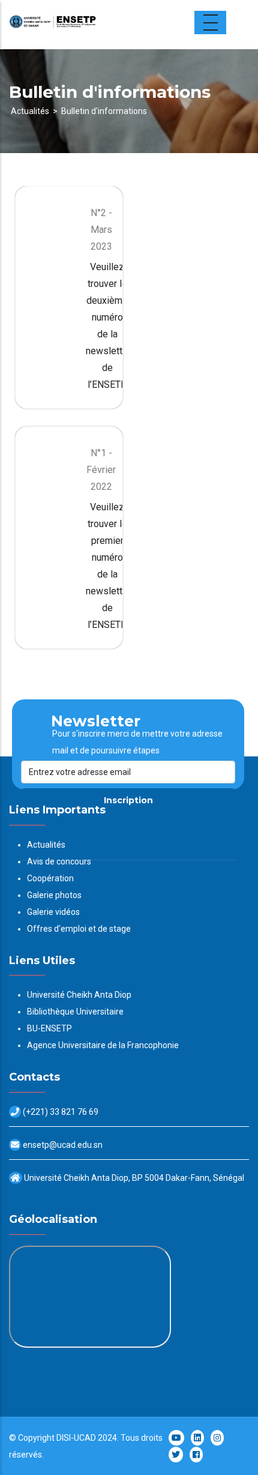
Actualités (30, 111)
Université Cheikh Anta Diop (79, 995)
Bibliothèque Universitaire (75, 1011)
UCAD (85, 1438)
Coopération (50, 878)
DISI (63, 1438)
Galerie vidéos (53, 912)
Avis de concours (59, 861)
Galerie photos (54, 895)
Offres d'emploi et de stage (79, 929)
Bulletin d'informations (104, 111)
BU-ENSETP (49, 1028)
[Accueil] (84, 25)
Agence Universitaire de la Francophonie (103, 1045)
